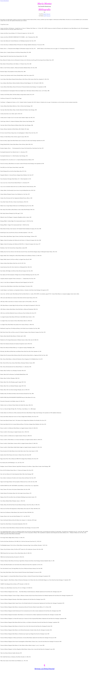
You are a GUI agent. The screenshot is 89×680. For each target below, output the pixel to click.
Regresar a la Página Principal (4, 0)
